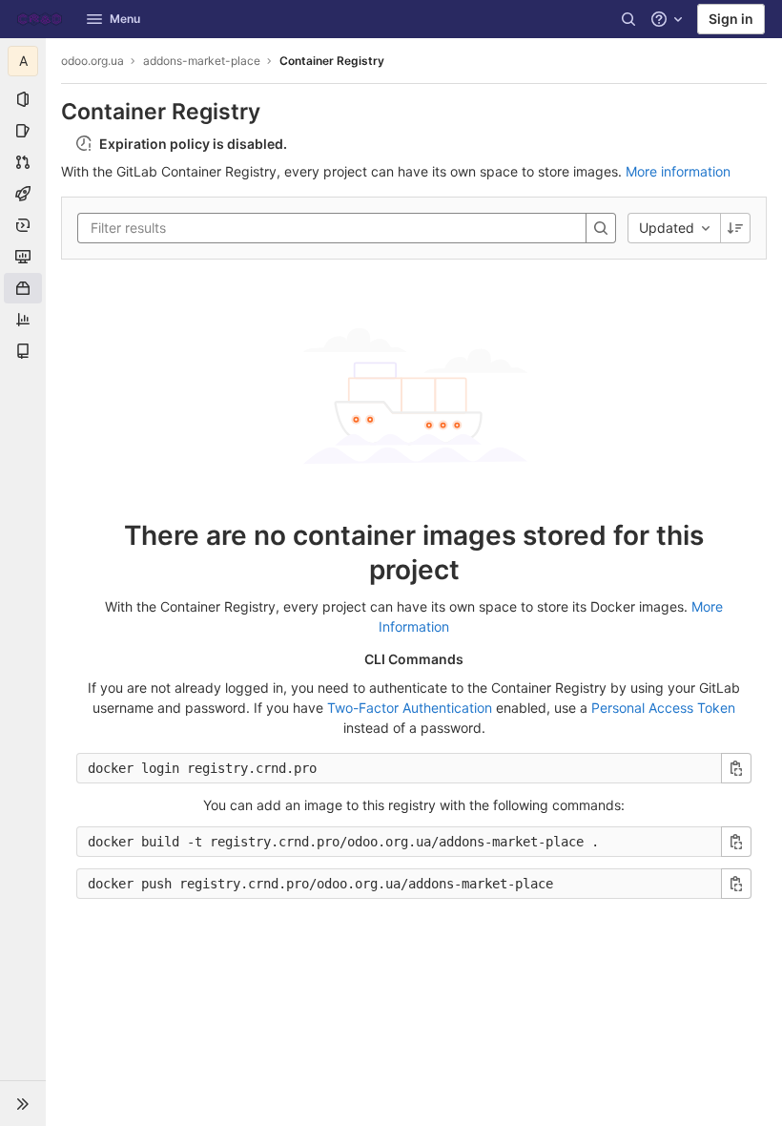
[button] (23, 1103)
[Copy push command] (736, 883)
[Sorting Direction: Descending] (735, 228)
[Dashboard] (40, 19)
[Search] (628, 19)
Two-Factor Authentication (409, 707)
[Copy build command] (736, 841)
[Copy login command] (736, 768)
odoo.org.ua (92, 60)
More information (678, 171)
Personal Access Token (663, 707)
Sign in (731, 18)
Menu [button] (125, 18)
